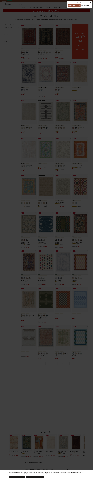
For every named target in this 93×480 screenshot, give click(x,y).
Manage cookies (52, 477)
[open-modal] (90, 2)
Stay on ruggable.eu (86, 5)
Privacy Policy (42, 473)
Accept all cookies (16, 477)
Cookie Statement (49, 473)
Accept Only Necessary (35, 477)
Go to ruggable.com (74, 5)
